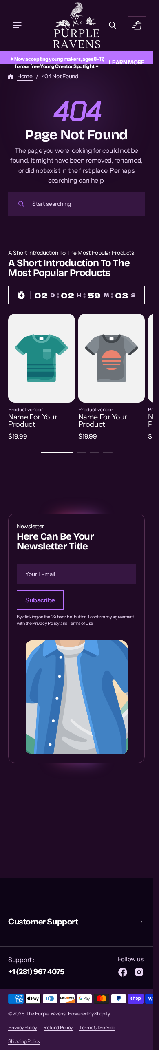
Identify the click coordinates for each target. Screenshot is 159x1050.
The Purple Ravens (46, 1013)
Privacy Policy (46, 623)
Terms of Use (80, 623)
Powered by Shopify (89, 1013)
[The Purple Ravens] (76, 25)
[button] (17, 25)
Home (25, 76)
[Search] (21, 203)
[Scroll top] (143, 1040)
